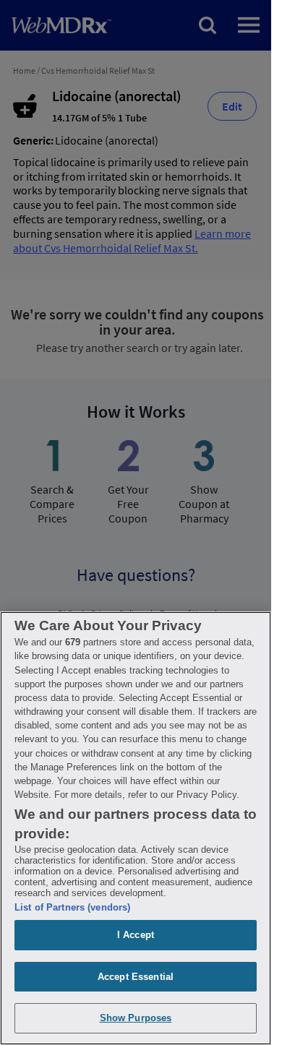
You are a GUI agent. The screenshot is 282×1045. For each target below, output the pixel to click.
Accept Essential (136, 976)
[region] (135, 828)
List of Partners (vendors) (72, 907)
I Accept (135, 934)
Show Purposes (136, 1017)
